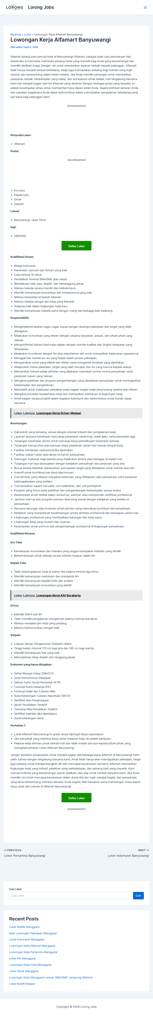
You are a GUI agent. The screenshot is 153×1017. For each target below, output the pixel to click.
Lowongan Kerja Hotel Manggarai (30, 964)
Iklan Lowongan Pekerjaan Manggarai (33, 933)
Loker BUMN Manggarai (24, 927)
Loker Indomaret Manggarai (26, 939)
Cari (138, 895)
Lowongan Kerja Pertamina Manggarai (33, 952)
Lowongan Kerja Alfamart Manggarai (32, 945)
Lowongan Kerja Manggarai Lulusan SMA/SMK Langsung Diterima (50, 977)
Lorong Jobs (41, 7)
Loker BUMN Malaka (22, 983)
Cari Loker (15, 889)
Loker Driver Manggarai (23, 971)
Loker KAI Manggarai (22, 958)
